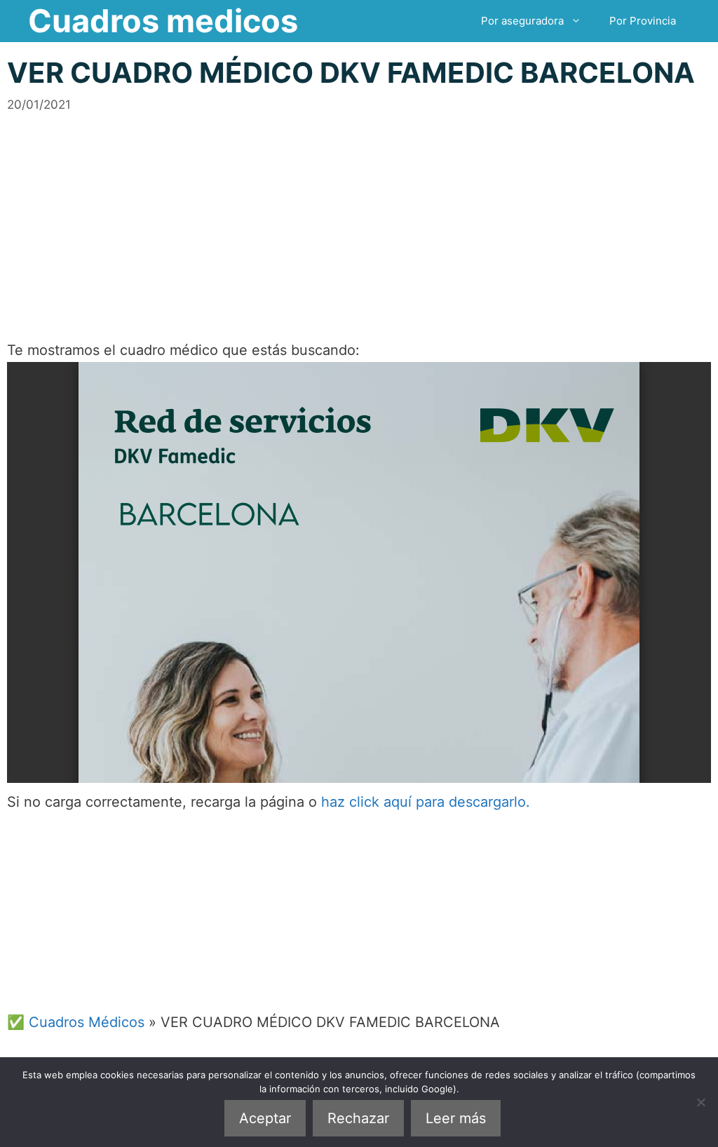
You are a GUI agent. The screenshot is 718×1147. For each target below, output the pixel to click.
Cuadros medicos (163, 20)
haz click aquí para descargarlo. (425, 801)
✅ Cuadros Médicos (75, 1022)
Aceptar (265, 1118)
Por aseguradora (522, 20)
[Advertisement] (359, 212)
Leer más (456, 1118)
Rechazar (358, 1118)
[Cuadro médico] (359, 572)
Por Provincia (642, 20)
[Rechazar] (700, 1102)
